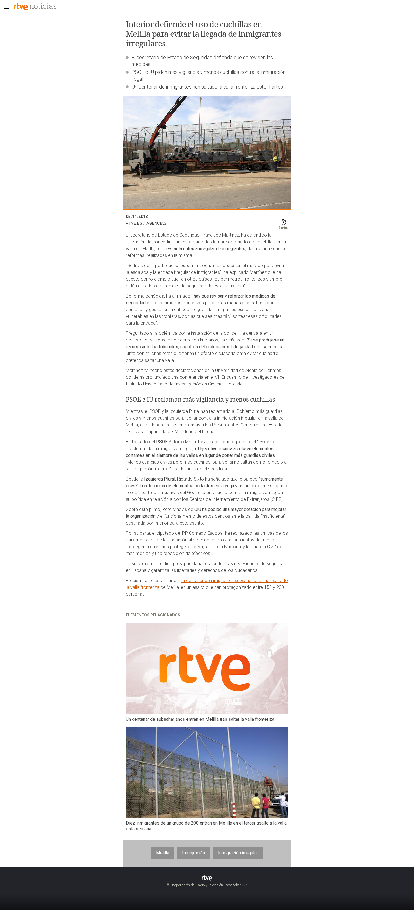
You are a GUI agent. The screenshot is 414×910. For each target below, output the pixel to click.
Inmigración (193, 853)
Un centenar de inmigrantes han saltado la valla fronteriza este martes (207, 87)
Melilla (162, 853)
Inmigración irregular (238, 853)
